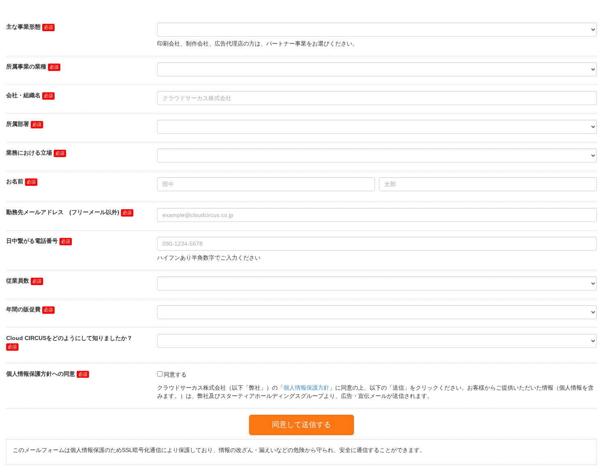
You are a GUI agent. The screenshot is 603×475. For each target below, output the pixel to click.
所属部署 (17, 124)
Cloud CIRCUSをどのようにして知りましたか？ (69, 338)
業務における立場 (29, 152)
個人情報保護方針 (306, 387)
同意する (175, 374)
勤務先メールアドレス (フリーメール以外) (62, 212)
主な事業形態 (23, 26)
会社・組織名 (23, 95)
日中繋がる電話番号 (32, 241)
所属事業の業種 (26, 66)
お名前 (14, 181)
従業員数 (17, 280)
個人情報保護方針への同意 (40, 373)
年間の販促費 (23, 309)
